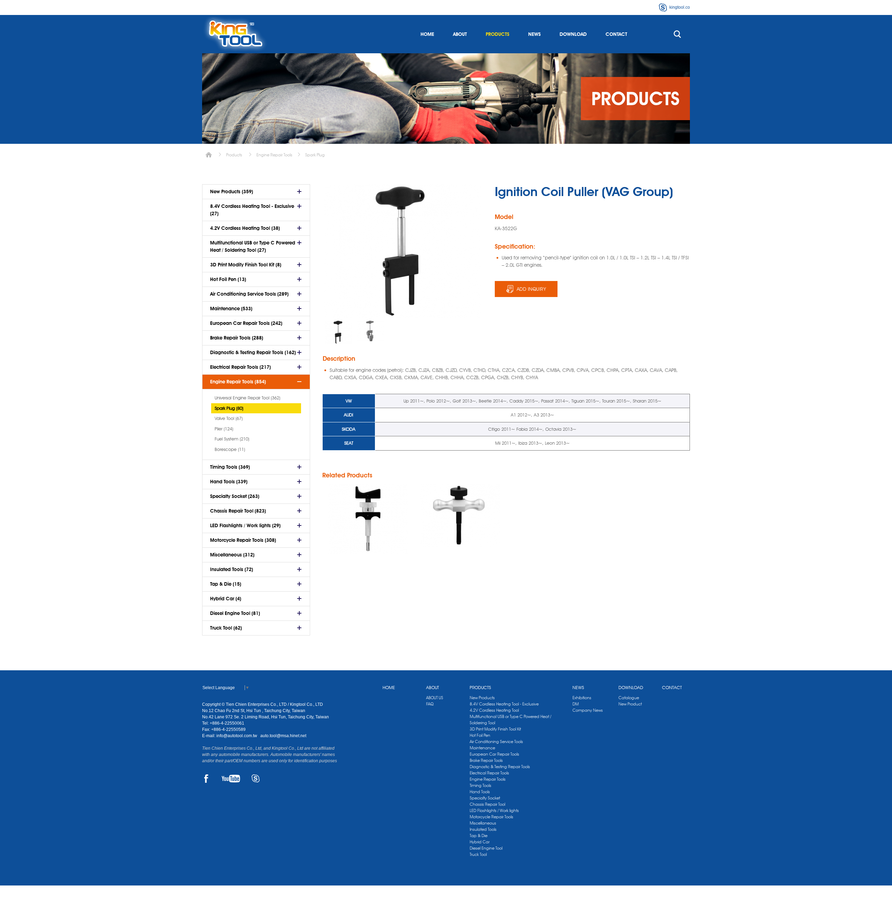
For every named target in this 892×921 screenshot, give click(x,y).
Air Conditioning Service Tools (496, 741)
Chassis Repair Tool (487, 804)
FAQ (429, 704)
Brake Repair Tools (486, 760)
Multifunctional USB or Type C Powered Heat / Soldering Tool (510, 719)
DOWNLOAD (573, 34)
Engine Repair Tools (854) (238, 381)
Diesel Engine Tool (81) (235, 613)
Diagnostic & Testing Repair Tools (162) (253, 352)
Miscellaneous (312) (232, 554)
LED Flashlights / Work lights (494, 810)
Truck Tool (478, 854)
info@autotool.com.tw (237, 735)
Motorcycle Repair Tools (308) (243, 540)
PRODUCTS (497, 34)
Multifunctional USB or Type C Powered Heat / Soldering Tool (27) (252, 246)
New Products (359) (231, 191)
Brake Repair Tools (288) (236, 338)
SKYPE (256, 778)
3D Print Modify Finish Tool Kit (495, 729)
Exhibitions (581, 697)
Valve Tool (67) (229, 418)
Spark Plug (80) (229, 408)
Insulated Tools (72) (231, 569)
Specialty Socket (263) (234, 496)
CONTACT (616, 34)
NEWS (534, 34)
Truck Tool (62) (226, 628)
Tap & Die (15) (225, 584)
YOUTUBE (231, 778)
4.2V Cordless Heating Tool (494, 710)
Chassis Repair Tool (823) (238, 511)
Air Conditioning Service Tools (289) (249, 294)
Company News (587, 710)
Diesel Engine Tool (486, 848)
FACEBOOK (206, 778)
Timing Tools (480, 785)
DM (575, 704)
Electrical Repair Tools (489, 772)
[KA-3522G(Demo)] (370, 330)
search (677, 34)
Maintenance (482, 747)
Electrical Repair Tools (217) (240, 367)
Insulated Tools (483, 829)
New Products (482, 697)
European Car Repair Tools (494, 754)
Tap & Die (478, 835)
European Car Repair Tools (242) (246, 323)
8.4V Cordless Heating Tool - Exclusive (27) (252, 209)
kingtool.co (679, 7)
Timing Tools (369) (230, 467)
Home (209, 154)
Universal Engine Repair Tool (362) (247, 397)
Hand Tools (480, 791)
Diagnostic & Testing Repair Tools (500, 766)
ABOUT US (434, 697)
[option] (338, 332)
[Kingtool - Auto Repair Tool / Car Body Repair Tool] (235, 34)
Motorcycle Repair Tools (491, 816)
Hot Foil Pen (480, 735)
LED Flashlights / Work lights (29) (245, 525)
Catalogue (628, 697)
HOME (427, 34)
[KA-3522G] (338, 332)
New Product (630, 704)
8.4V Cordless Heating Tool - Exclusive (504, 704)
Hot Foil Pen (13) (228, 279)
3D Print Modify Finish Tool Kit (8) (245, 264)
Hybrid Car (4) (225, 598)
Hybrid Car (480, 841)
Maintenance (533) (231, 308)
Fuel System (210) (232, 439)
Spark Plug (315, 154)
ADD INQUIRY (531, 289)
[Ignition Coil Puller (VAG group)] (368, 519)
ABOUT (460, 34)
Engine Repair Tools (274, 154)
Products (234, 154)
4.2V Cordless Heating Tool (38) (245, 228)
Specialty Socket (485, 798)
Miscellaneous (483, 823)
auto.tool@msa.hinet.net (283, 735)
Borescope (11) (230, 449)
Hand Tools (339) (228, 481)
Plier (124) (224, 428)
